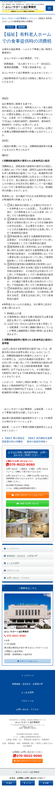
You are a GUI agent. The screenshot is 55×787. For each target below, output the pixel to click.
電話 (10, 783)
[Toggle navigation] (49, 8)
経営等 (22, 27)
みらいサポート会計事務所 (20, 6)
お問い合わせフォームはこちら (29, 495)
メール (28, 783)
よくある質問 (13, 563)
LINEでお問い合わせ (29, 503)
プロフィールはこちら (28, 661)
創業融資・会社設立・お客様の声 (22, 556)
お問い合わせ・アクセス (18, 577)
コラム (10, 27)
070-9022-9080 (22, 464)
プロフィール (13, 570)
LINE (46, 783)
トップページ (13, 548)
